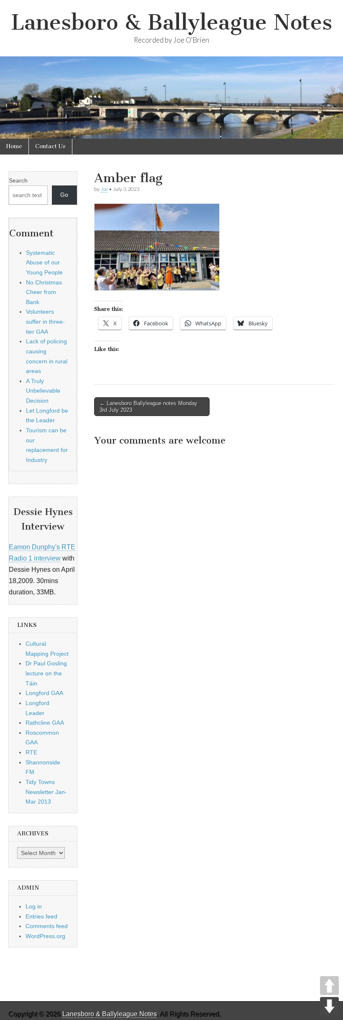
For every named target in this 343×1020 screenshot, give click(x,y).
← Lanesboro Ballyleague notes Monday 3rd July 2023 (148, 406)
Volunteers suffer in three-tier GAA (45, 321)
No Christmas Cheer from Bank (44, 292)
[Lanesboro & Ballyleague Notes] (171, 97)
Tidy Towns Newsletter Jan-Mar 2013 (46, 792)
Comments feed (47, 926)
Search (18, 180)
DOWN (329, 1006)
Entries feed (41, 916)
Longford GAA (44, 693)
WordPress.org (45, 936)
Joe (104, 189)
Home (14, 146)
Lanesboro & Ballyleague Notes (171, 22)
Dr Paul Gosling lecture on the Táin (46, 673)
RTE (31, 752)
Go (64, 194)
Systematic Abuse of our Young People (44, 262)
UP (329, 985)
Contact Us (50, 146)
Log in (34, 906)
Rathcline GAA (45, 722)
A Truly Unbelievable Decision (43, 391)
